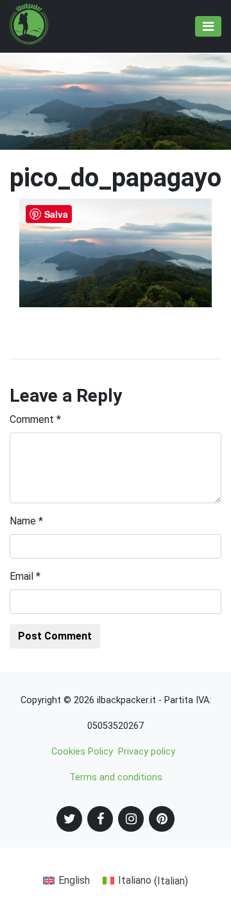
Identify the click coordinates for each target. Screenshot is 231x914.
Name (26, 521)
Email (25, 576)
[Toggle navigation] (208, 26)
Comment (35, 419)
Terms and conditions (115, 777)
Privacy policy (146, 751)
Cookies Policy (82, 751)
